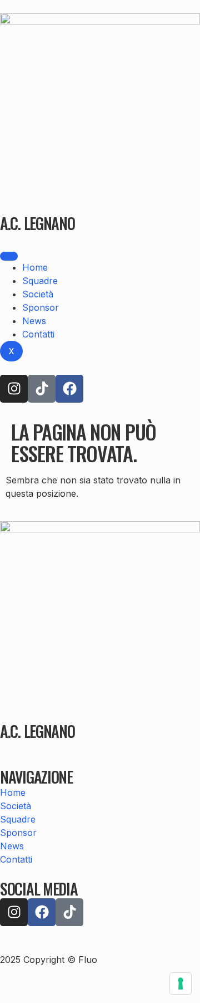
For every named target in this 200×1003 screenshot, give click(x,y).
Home (35, 267)
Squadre (40, 280)
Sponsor (40, 307)
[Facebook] (69, 389)
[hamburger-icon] (9, 256)
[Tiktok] (42, 389)
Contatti (38, 334)
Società (37, 294)
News (34, 320)
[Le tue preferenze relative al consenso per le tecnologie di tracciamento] (180, 983)
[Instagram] (14, 389)
